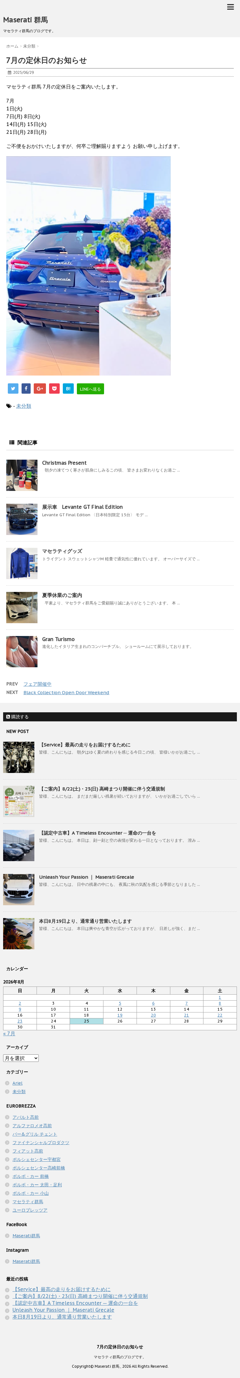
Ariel (17, 1083)
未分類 (23, 406)
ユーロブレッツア (30, 1210)
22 (220, 1015)
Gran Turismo (58, 639)
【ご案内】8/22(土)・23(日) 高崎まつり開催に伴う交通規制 (102, 789)
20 (153, 1015)
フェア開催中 (37, 684)
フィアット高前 (27, 1151)
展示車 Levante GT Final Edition (82, 507)
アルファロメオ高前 (32, 1125)
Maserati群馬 (26, 1236)
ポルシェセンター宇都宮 (36, 1159)
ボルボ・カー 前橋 (30, 1176)
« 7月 (9, 1033)
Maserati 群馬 (25, 19)
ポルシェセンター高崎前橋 (38, 1168)
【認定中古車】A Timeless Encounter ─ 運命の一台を (97, 833)
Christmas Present (64, 463)
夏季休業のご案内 (62, 595)
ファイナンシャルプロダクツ (40, 1142)
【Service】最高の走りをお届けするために (85, 745)
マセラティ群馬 (27, 1201)
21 (186, 1015)
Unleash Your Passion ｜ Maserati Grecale (86, 877)
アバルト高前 (25, 1117)
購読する (19, 716)
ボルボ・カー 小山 (30, 1193)
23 (20, 1021)
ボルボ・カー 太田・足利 (37, 1185)
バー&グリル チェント (34, 1134)
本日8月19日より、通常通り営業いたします (85, 921)
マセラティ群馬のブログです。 (120, 1357)
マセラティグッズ (62, 551)
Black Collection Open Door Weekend (66, 692)
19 (120, 1015)
